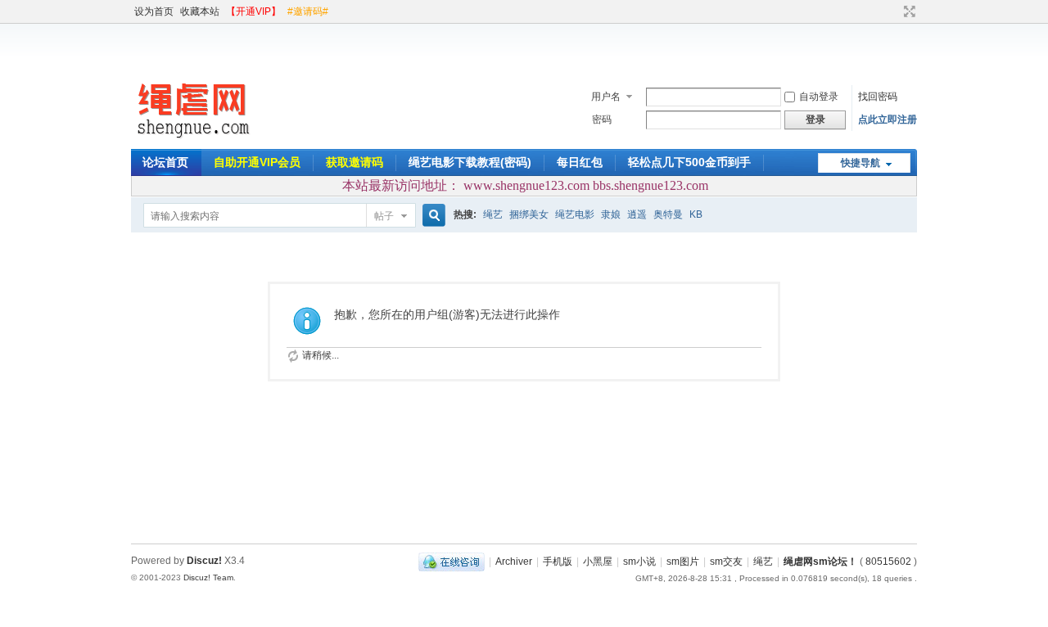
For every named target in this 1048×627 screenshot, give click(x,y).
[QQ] (451, 561)
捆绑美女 (529, 214)
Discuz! (204, 560)
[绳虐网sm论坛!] (192, 139)
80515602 (888, 561)
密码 (602, 119)
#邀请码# (307, 11)
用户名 (606, 96)
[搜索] (431, 215)
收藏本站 (199, 11)
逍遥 (637, 214)
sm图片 (682, 561)
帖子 (384, 216)
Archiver (513, 561)
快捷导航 (860, 163)
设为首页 (154, 11)
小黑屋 (597, 561)
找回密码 (877, 96)
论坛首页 (165, 162)
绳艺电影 (574, 214)
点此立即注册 (887, 119)
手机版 (557, 561)
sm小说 (639, 561)
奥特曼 (668, 214)
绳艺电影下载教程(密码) (470, 162)
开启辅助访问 (894, 11)
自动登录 (818, 96)
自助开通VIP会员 (257, 162)
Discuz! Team (208, 577)
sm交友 (726, 561)
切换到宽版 (907, 11)
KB (695, 214)
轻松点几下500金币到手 (689, 162)
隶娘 (611, 214)
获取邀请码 (354, 162)
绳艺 (493, 214)
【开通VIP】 (253, 11)
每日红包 (580, 162)
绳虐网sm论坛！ (820, 561)
